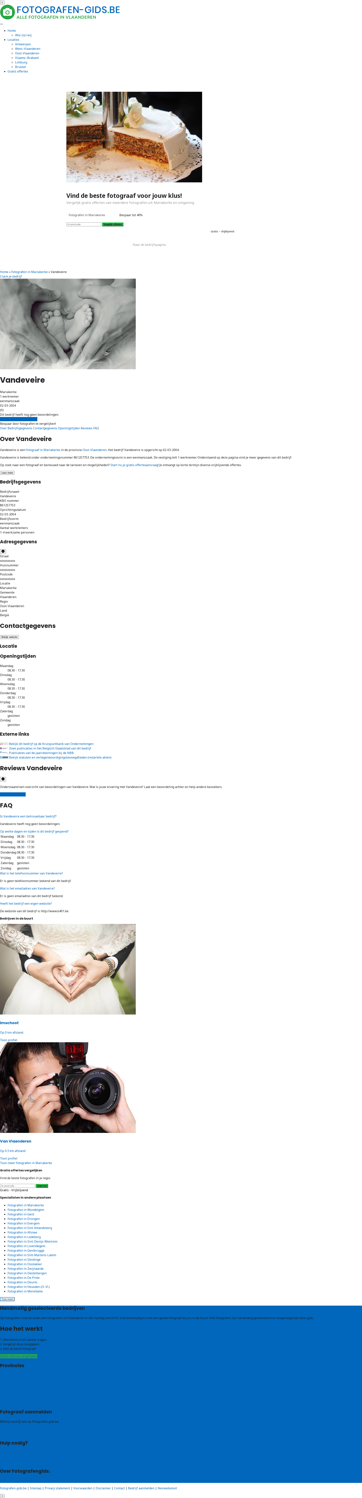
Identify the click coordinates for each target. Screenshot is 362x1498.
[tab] (181, 816)
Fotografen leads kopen (16, 1429)
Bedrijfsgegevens (20, 428)
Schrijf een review (13, 794)
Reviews (87, 428)
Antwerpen (23, 44)
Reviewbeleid (167, 1488)
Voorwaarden (82, 1488)
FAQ (96, 428)
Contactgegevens (45, 428)
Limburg (21, 62)
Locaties (13, 40)
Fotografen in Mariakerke (29, 272)
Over (4, 428)
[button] (28, 816)
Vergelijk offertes (113, 224)
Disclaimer (103, 1488)
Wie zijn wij (23, 35)
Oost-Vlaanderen (27, 53)
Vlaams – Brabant (12, 1389)
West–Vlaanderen (27, 49)
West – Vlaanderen (13, 1380)
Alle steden (8, 1402)
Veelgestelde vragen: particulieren (24, 1453)
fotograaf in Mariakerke (43, 450)
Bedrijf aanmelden (13, 1434)
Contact (5, 1462)
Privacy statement (57, 1488)
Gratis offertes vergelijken (18, 419)
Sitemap (35, 1488)
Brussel (20, 67)
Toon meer (7, 1299)
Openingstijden (69, 428)
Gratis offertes (18, 71)
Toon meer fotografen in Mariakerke (26, 1163)
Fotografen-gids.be (13, 1488)
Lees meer (7, 472)
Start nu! (42, 1185)
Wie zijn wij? (9, 1481)
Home (12, 31)
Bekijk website (9, 637)
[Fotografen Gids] (60, 18)
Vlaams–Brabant (27, 58)
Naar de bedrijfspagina (149, 245)
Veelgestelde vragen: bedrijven (22, 1457)
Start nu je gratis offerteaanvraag (134, 465)
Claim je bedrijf (11, 276)
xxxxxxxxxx (7, 561)
